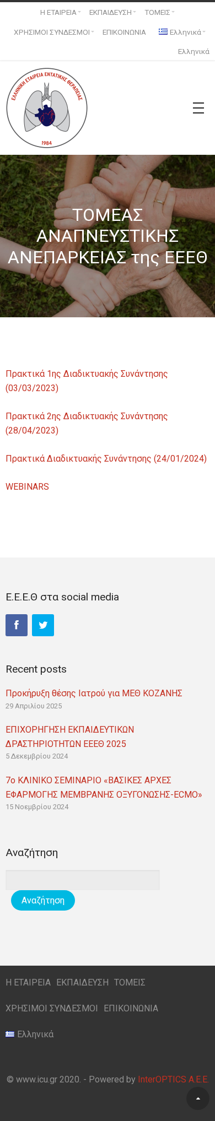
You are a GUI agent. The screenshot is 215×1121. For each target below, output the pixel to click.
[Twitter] (43, 625)
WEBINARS (27, 486)
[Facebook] (17, 625)
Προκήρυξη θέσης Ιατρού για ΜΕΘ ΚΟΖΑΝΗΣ (94, 693)
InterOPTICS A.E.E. (173, 1079)
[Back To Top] (197, 1098)
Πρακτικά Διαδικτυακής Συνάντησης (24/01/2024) (106, 458)
